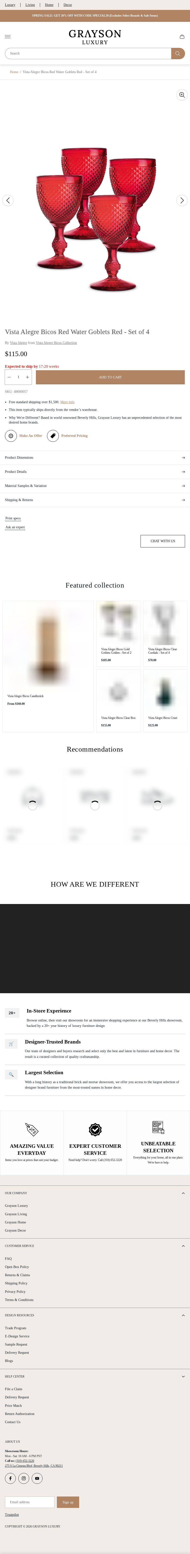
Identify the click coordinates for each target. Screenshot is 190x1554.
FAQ (8, 1259)
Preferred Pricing (74, 436)
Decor (68, 5)
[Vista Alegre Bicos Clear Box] (118, 692)
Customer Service (19, 1246)
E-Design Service (17, 1336)
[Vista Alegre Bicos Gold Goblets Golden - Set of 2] (118, 623)
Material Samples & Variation (26, 486)
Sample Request (16, 1344)
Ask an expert (15, 527)
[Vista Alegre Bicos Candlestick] (48, 646)
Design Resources (19, 1315)
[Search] (178, 53)
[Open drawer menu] (7, 36)
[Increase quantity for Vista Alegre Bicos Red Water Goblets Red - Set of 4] (27, 377)
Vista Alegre (18, 343)
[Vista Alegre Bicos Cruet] (165, 692)
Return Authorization (19, 1414)
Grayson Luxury (16, 1206)
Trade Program (15, 1328)
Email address (19, 1502)
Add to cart (110, 377)
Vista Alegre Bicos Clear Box (118, 718)
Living (30, 5)
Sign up (68, 1502)
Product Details (15, 472)
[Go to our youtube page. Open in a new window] (37, 1478)
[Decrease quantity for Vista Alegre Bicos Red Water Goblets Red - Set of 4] (9, 377)
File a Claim (13, 1389)
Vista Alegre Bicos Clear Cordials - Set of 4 (162, 651)
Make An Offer (30, 436)
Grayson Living (16, 1214)
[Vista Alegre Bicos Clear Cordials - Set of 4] (165, 623)
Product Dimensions (19, 457)
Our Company (16, 1193)
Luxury (10, 5)
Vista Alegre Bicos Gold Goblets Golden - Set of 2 (116, 651)
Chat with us (163, 541)
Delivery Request (17, 1353)
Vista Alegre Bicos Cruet (162, 718)
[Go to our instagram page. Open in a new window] (23, 1478)
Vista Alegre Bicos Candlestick (25, 696)
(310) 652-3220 (25, 1461)
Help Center (14, 1376)
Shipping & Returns (19, 500)
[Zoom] (182, 94)
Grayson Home (15, 1222)
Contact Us (12, 1422)
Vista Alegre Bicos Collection (56, 343)
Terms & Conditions (19, 1300)
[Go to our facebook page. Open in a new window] (10, 1478)
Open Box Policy (17, 1267)
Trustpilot (12, 1515)
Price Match (13, 1406)
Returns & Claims (17, 1275)
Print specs (13, 518)
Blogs (9, 1361)
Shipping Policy (16, 1283)
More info (67, 402)
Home (49, 5)
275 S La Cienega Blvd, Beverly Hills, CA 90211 (34, 1466)
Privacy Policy (15, 1292)
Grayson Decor (15, 1230)
